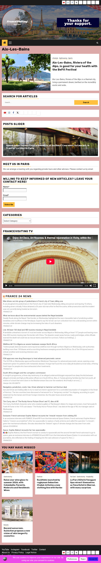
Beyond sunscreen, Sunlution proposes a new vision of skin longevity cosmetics (17, 532)
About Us (6, 552)
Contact (42, 549)
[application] (50, 261)
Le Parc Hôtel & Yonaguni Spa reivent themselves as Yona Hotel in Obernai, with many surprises (83, 484)
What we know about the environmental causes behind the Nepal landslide (33, 315)
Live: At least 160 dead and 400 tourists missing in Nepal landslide (29, 330)
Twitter (34, 549)
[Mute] (91, 285)
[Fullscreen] (94, 285)
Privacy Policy (17, 552)
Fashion (39, 476)
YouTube (5, 549)
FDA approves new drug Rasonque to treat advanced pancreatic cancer (32, 358)
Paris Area (30, 141)
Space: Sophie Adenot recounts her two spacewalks (24, 430)
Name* (6, 187)
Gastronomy (11, 141)
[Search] (97, 42)
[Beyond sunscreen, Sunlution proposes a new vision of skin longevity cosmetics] (17, 510)
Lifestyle (55, 58)
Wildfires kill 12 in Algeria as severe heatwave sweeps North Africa (30, 344)
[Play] (6, 285)
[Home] (4, 43)
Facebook (25, 549)
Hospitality (21, 141)
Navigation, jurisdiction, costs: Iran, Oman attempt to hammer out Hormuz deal (35, 387)
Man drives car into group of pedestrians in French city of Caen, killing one (33, 301)
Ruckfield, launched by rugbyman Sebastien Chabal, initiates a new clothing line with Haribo (49, 484)
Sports (70, 58)
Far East (73, 476)
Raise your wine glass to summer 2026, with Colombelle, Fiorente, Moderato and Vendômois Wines (17, 485)
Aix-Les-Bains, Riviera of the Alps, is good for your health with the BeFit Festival (74, 66)
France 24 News (18, 296)
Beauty (6, 525)
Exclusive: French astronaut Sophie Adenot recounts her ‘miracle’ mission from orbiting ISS (40, 416)
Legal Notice (30, 552)
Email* (6, 195)
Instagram (15, 549)
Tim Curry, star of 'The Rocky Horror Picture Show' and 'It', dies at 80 (31, 401)
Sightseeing (63, 58)
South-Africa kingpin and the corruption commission (24, 373)
